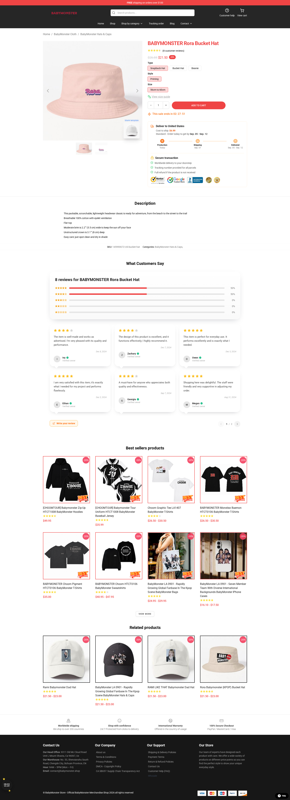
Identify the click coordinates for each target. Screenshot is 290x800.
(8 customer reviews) (173, 50)
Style (150, 73)
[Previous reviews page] (221, 424)
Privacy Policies (104, 761)
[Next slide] (137, 90)
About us (100, 752)
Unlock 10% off (7, 785)
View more (145, 614)
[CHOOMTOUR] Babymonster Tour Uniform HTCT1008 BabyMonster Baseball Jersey (115, 511)
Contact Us (154, 766)
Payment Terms (156, 757)
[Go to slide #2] (101, 149)
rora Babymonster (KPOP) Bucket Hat (222, 687)
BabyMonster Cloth (65, 34)
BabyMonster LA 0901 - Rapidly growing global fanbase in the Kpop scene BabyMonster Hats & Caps (117, 691)
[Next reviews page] (237, 424)
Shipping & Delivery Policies (162, 752)
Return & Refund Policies (161, 761)
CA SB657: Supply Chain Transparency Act (118, 771)
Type (150, 63)
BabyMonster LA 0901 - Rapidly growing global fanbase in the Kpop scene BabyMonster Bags (170, 588)
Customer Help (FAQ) (159, 771)
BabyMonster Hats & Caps (95, 34)
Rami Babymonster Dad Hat (59, 687)
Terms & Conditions (106, 757)
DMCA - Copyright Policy (108, 766)
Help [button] (284, 796)
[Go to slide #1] (84, 149)
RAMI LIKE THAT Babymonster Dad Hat (171, 687)
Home (46, 34)
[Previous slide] (48, 90)
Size (150, 84)
